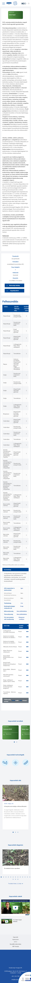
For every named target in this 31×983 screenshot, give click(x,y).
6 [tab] (13, 877)
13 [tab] (30, 877)
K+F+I (15, 942)
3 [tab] (18, 832)
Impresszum (15, 939)
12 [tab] (27, 877)
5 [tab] (11, 877)
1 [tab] (14, 742)
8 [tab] (18, 877)
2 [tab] (16, 742)
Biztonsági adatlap (14, 285)
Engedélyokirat (14, 290)
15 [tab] (15, 879)
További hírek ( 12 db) (14, 883)
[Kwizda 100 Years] (15, 3)
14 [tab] (13, 879)
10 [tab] (22, 877)
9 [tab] (20, 877)
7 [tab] (15, 877)
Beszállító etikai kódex (15, 944)
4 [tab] (8, 877)
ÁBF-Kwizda (15, 946)
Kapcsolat (15, 937)
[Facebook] (15, 958)
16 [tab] (18, 879)
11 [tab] (25, 877)
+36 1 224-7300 (15, 976)
